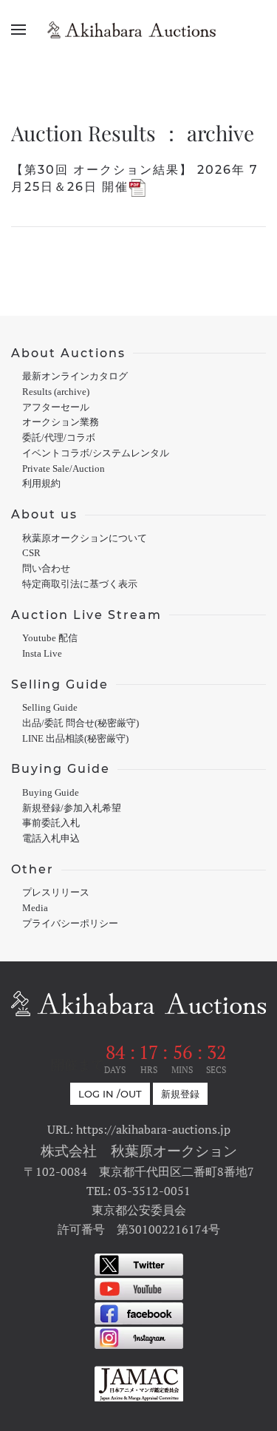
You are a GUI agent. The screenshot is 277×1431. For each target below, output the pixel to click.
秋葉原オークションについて (84, 538)
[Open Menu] (18, 29)
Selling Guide (50, 708)
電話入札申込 (51, 838)
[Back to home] (139, 29)
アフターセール (55, 407)
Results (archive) (55, 392)
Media (35, 908)
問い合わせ (46, 569)
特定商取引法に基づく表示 (79, 584)
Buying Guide (50, 793)
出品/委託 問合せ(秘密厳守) (80, 723)
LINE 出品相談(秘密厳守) (75, 739)
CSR (31, 553)
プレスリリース (55, 892)
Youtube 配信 (50, 638)
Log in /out (110, 1094)
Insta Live (42, 654)
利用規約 (41, 483)
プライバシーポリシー (70, 924)
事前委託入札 (51, 823)
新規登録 (180, 1094)
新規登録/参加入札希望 (71, 808)
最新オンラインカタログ (75, 376)
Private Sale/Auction (63, 469)
